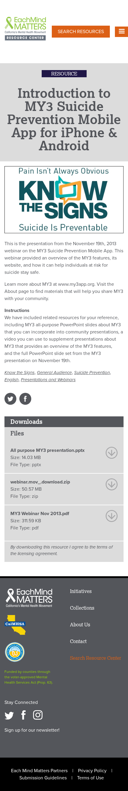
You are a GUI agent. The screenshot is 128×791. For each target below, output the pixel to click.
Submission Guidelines (43, 778)
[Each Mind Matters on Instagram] (38, 715)
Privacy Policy (92, 771)
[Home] (25, 29)
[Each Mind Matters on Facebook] (23, 715)
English (11, 379)
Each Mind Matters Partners (39, 771)
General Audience (54, 372)
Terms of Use (90, 778)
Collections (82, 608)
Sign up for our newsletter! (32, 730)
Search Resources (81, 32)
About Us (80, 624)
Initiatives (81, 591)
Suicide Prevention (92, 372)
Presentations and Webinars (48, 379)
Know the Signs (19, 372)
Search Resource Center (95, 658)
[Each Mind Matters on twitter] (9, 715)
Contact (78, 641)
